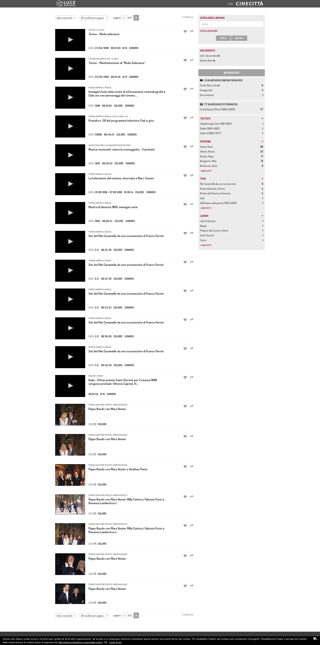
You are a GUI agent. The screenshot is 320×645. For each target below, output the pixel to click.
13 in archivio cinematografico (223, 80)
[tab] (231, 119)
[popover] (191, 31)
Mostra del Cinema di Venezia (216, 193)
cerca (223, 38)
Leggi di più (115, 642)
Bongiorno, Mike (209, 161)
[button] (70, 39)
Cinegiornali (206, 90)
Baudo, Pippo (207, 156)
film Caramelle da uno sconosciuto (218, 184)
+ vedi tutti (205, 171)
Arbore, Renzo (208, 151)
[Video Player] (70, 40)
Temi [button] (203, 178)
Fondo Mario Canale (210, 85)
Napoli (204, 226)
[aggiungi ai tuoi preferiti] (185, 31)
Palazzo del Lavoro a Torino (214, 230)
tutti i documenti (209, 55)
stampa (186, 17)
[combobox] (65, 17)
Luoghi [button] (204, 216)
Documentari (207, 95)
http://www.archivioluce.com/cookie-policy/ (80, 642)
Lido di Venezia (208, 221)
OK (105, 642)
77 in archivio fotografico (221, 104)
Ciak (202, 198)
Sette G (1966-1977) (211, 133)
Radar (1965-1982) (210, 128)
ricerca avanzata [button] (209, 30)
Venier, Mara (206, 60)
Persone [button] (205, 141)
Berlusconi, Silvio (209, 166)
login (230, 3)
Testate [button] (205, 118)
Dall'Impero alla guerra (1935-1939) (219, 203)
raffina (239, 38)
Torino (203, 240)
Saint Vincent (207, 235)
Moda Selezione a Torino (213, 188)
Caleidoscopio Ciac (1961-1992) (216, 123)
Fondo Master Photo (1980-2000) (218, 109)
